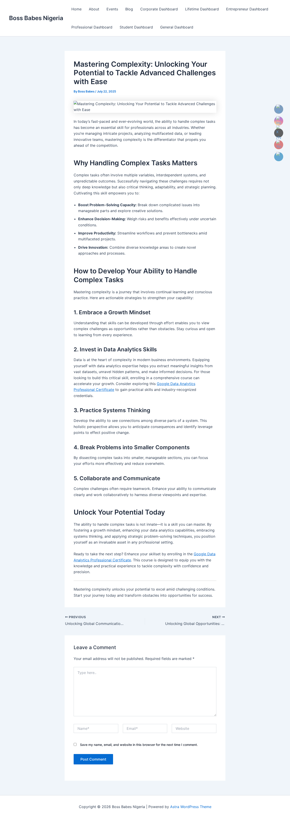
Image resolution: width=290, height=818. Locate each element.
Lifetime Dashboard (202, 9)
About (94, 9)
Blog (129, 9)
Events (112, 9)
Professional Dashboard (91, 27)
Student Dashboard (136, 27)
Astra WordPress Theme (190, 806)
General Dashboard (176, 27)
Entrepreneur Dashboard (247, 9)
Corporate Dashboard (159, 9)
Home (76, 9)
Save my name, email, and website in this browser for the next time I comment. (139, 745)
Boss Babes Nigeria (36, 17)
